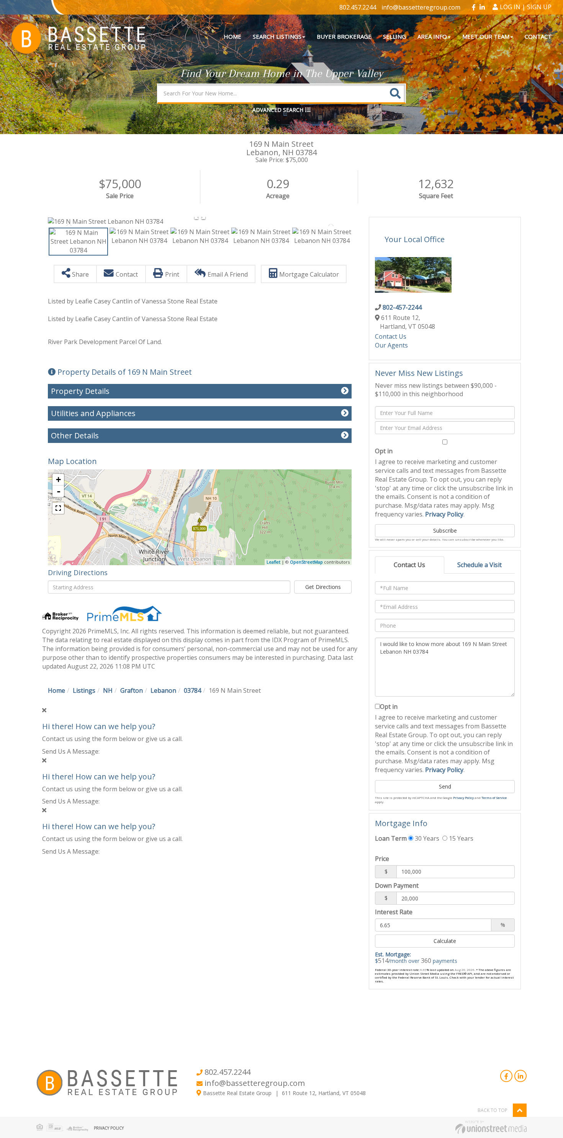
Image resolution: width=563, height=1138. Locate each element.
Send (445, 786)
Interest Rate (393, 912)
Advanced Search (277, 109)
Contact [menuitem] (538, 36)
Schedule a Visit (479, 565)
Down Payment (397, 885)
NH (108, 690)
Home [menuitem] (232, 36)
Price (382, 858)
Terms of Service (494, 797)
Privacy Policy (444, 514)
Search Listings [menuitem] (277, 36)
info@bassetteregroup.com (420, 7)
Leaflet (273, 562)
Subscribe (445, 530)
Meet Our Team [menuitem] (485, 36)
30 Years (426, 838)
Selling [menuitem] (394, 36)
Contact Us (390, 336)
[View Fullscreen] (58, 508)
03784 (192, 690)
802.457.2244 (357, 7)
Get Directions (323, 586)
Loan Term (391, 838)
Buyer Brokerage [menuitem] (344, 36)
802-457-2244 (402, 307)
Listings (84, 690)
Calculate (445, 941)
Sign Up (539, 7)
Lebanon (163, 690)
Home (56, 690)
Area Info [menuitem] (432, 36)
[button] (395, 93)
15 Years (460, 838)
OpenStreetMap (306, 562)
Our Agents (391, 345)
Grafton (131, 690)
